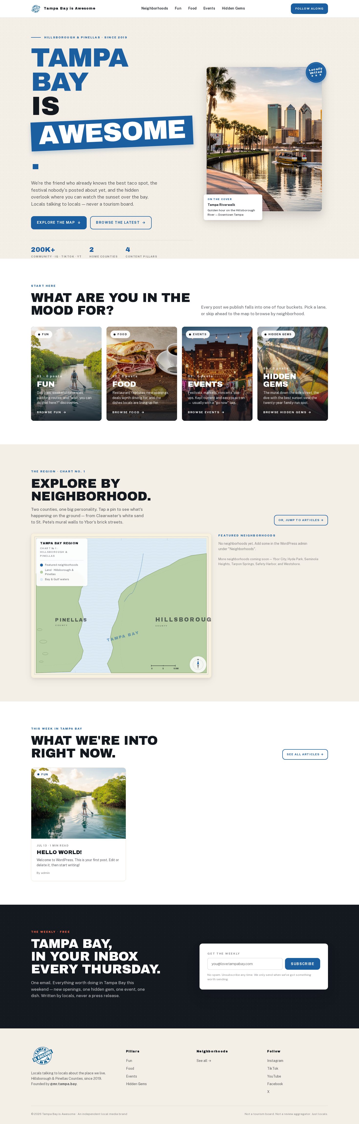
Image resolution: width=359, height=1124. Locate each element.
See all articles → (305, 754)
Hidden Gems (233, 8)
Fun (178, 8)
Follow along (309, 8)
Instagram (275, 1061)
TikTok (272, 1068)
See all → (204, 1061)
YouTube (274, 1076)
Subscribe (302, 964)
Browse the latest (121, 222)
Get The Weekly (223, 953)
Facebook (275, 1084)
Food (192, 8)
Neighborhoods (154, 8)
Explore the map (59, 222)
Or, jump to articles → (301, 520)
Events (209, 8)
